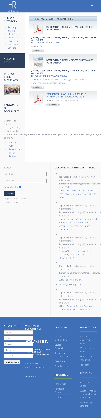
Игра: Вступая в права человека (49, 76)
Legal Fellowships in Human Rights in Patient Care (88, 394)
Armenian (12, 142)
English (11, 145)
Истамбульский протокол (45, 42)
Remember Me (11, 187)
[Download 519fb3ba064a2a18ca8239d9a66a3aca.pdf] (37, 99)
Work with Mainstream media (85, 340)
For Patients (60, 397)
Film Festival (85, 364)
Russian (11, 152)
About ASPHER (32, 363)
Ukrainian (12, 156)
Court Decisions (61, 366)
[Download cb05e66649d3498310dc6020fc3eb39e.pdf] (37, 29)
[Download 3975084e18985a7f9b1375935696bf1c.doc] (37, 62)
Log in (9, 193)
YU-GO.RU (38, 377)
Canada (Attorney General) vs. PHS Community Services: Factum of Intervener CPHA (75, 254)
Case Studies (60, 361)
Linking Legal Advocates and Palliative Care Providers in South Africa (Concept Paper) (77, 194)
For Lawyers (60, 383)
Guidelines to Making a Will (71, 279)
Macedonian (14, 149)
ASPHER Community (34, 367)
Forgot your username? (15, 202)
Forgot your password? (15, 198)
